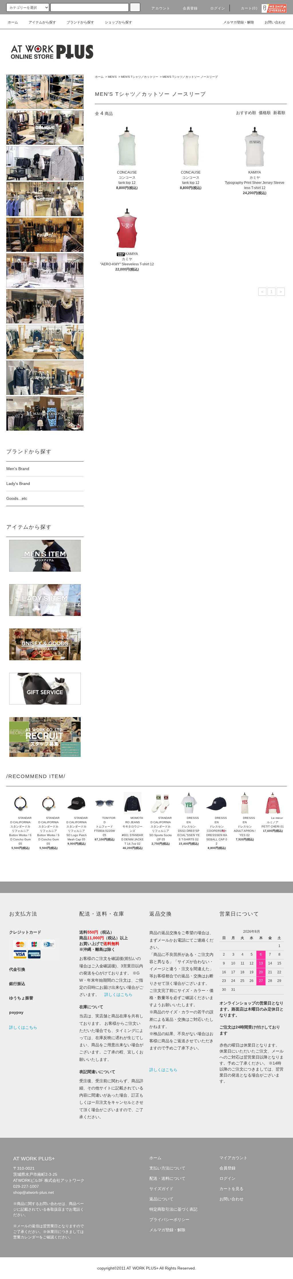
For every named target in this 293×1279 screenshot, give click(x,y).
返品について (161, 1199)
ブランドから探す (80, 22)
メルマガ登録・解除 (238, 22)
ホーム (13, 22)
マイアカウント (233, 1157)
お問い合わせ (275, 22)
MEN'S (112, 76)
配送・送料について (167, 1178)
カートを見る (231, 1188)
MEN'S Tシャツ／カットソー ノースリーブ (190, 76)
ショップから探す (118, 22)
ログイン (217, 8)
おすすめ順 (246, 112)
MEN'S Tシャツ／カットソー (139, 76)
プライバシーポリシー (169, 1219)
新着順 (279, 112)
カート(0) (249, 8)
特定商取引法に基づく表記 (173, 1209)
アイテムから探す (42, 22)
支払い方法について (167, 1168)
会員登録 (190, 8)
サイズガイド (161, 1188)
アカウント (160, 8)
